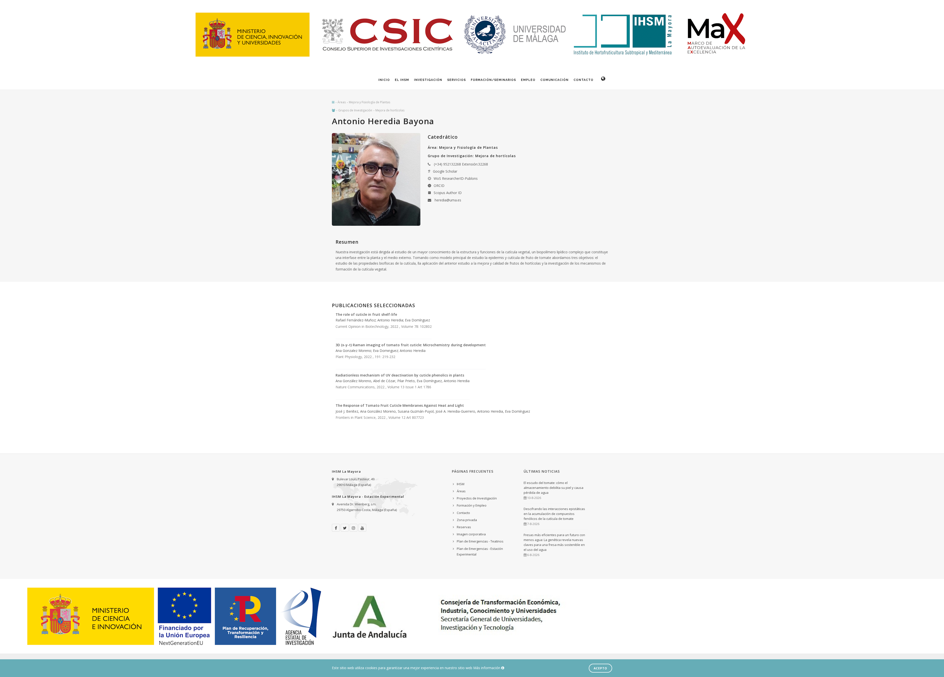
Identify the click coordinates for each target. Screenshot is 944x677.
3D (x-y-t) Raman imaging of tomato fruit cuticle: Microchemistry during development (411, 345)
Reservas (464, 527)
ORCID (439, 185)
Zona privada (467, 520)
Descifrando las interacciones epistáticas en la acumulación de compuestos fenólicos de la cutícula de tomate (554, 514)
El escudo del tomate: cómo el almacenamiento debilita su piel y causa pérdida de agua (553, 488)
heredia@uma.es (448, 200)
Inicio (384, 80)
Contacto (583, 80)
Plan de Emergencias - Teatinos (480, 541)
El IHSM (402, 80)
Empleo (528, 80)
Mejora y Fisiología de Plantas (369, 102)
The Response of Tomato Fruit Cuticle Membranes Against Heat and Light (400, 405)
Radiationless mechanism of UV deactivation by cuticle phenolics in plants (400, 375)
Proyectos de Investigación (477, 498)
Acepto (600, 668)
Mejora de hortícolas (389, 110)
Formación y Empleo (472, 505)
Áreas (342, 102)
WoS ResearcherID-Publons (456, 178)
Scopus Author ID (448, 192)
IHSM (460, 484)
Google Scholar (445, 171)
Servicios (456, 80)
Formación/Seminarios (493, 80)
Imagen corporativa (471, 534)
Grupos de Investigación (355, 110)
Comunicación (554, 80)
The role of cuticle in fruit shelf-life (366, 314)
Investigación (428, 80)
